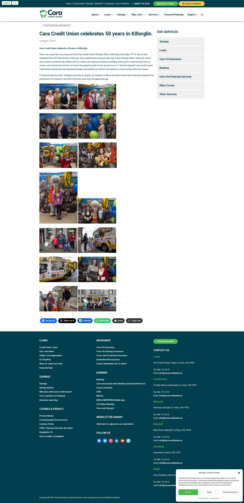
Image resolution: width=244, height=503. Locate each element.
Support (191, 14)
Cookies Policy (203, 498)
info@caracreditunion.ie (170, 373)
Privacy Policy (214, 498)
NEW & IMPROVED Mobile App (110, 400)
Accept (188, 492)
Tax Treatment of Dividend (52, 396)
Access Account (104, 388)
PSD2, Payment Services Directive (56, 428)
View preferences (230, 492)
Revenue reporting (48, 400)
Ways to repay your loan (50, 363)
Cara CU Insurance (170, 59)
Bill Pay (99, 396)
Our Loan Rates (46, 351)
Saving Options (46, 388)
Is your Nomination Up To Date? (111, 363)
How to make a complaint (51, 436)
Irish (15, 3)
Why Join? (137, 14)
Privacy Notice (46, 416)
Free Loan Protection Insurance (111, 355)
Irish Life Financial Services (175, 76)
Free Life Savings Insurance (110, 351)
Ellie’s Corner (167, 85)
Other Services (168, 94)
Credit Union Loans (48, 347)
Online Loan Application (50, 355)
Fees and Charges (105, 408)
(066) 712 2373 (142, 3)
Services (153, 14)
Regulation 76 (45, 432)
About (95, 14)
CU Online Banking (105, 404)
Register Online (166, 3)
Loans (107, 14)
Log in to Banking (192, 3)
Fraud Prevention (165, 341)
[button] (239, 473)
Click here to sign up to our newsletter (115, 424)
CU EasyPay (45, 359)
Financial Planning (173, 14)
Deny (209, 492)
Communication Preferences (53, 420)
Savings (121, 14)
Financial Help (46, 368)
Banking (164, 67)
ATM (98, 392)
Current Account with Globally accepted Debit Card (120, 383)
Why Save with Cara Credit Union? (55, 392)
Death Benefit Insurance (108, 359)
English (6, 3)
